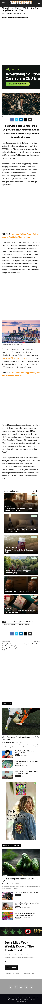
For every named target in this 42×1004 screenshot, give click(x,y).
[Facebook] (12, 119)
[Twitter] (16, 119)
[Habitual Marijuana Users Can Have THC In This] (21, 862)
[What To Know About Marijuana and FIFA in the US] (21, 721)
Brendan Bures (10, 13)
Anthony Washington (8, 742)
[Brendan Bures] (3, 14)
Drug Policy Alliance (13, 621)
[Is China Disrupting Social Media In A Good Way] (7, 764)
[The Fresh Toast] (21, 2)
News (21, 17)
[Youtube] (31, 987)
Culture (4, 734)
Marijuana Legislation (13, 17)
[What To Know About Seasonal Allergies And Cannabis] (7, 754)
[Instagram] (16, 987)
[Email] (25, 119)
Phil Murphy (14, 624)
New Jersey (6, 624)
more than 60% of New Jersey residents (17, 358)
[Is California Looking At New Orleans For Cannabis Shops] (7, 775)
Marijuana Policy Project (26, 621)
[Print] (30, 119)
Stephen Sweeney (24, 624)
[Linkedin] (21, 119)
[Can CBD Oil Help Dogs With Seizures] (7, 896)
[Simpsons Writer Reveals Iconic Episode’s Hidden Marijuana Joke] (7, 916)
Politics (25, 17)
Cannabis (5, 17)
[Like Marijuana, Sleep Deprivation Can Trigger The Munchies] (7, 906)
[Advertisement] (21, 40)
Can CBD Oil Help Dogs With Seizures (26, 892)
